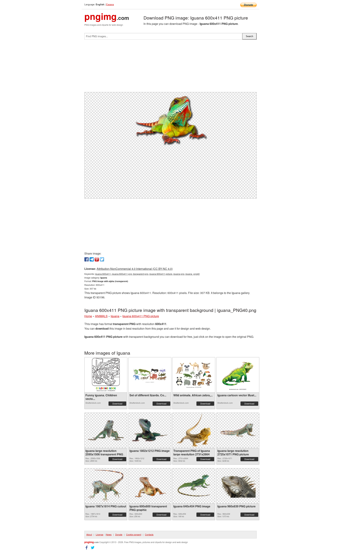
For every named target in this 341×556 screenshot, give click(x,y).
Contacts (149, 534)
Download (117, 403)
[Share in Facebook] (86, 259)
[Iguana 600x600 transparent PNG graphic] (150, 486)
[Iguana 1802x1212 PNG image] (150, 430)
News (109, 534)
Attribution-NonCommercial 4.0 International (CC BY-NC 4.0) (135, 269)
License (99, 534)
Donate (118, 534)
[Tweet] (102, 259)
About (89, 534)
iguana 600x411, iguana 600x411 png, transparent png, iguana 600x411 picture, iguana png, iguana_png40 (147, 273)
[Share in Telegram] (92, 259)
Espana (110, 4)
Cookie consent (133, 534)
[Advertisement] (170, 67)
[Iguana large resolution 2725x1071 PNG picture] (238, 430)
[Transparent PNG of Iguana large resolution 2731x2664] (194, 430)
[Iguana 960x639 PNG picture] (238, 486)
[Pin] (97, 259)
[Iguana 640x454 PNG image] (194, 485)
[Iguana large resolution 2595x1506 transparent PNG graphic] (106, 430)
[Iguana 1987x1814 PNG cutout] (106, 486)
